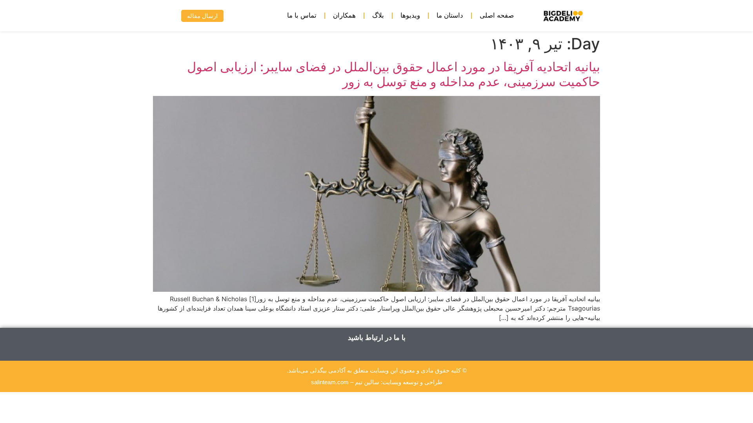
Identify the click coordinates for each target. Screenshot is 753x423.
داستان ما (450, 15)
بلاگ (378, 15)
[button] (163, 15)
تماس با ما (301, 15)
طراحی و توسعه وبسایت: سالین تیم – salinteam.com (376, 382)
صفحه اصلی (497, 15)
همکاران (344, 15)
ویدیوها (410, 15)
